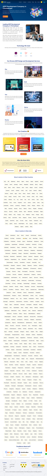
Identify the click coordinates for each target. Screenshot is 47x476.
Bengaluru (11, 427)
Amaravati (6, 421)
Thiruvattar (12, 325)
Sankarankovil (27, 367)
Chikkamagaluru (22, 427)
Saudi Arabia (14, 217)
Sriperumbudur (38, 319)
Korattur (35, 247)
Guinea (33, 196)
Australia (6, 184)
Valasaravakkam (27, 274)
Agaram (30, 277)
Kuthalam (33, 334)
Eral (20, 391)
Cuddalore (32, 301)
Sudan (26, 220)
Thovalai (35, 322)
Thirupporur (14, 295)
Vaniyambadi (35, 382)
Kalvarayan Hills (32, 316)
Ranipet (5, 358)
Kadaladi (15, 352)
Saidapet (24, 265)
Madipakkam (33, 250)
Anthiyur (20, 313)
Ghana (19, 196)
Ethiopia (33, 193)
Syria (41, 220)
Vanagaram (33, 274)
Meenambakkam (33, 253)
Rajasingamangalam (8, 355)
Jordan (42, 199)
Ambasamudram (37, 391)
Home (4, 464)
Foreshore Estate (31, 280)
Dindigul (26, 307)
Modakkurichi (40, 310)
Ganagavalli (32, 358)
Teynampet (8, 271)
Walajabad (32, 319)
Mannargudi (13, 385)
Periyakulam (18, 376)
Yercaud (36, 361)
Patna (27, 421)
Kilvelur (17, 337)
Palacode (40, 304)
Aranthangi (12, 346)
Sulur (21, 298)
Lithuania (11, 205)
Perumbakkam (22, 262)
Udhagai (25, 343)
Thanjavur (40, 373)
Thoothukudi (15, 391)
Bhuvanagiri (5, 301)
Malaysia (33, 205)
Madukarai (12, 298)
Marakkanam (12, 412)
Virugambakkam (6, 277)
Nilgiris (37, 340)
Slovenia (34, 217)
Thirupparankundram (15, 334)
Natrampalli (20, 382)
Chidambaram (11, 301)
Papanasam (41, 370)
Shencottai (18, 370)
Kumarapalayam (24, 340)
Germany (14, 196)
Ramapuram (9, 292)
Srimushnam (26, 301)
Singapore (24, 217)
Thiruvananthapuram (39, 427)
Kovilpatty (29, 388)
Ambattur (39, 235)
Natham (31, 307)
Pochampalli (16, 331)
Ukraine (15, 223)
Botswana (18, 187)
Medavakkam (26, 253)
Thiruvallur (14, 274)
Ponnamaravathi (41, 346)
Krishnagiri (10, 331)
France (5, 196)
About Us (4, 466)
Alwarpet (27, 235)
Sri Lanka (21, 220)
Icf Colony (14, 283)
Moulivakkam (12, 256)
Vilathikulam (41, 388)
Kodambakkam (24, 247)
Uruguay (31, 223)
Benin (5, 187)
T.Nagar (19, 271)
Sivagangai (14, 367)
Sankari (6, 364)
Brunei (27, 187)
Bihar (24, 421)
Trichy (40, 379)
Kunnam (34, 343)
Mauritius (15, 208)
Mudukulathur (25, 352)
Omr (19, 277)
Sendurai (24, 292)
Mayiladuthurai (39, 334)
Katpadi (30, 409)
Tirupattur (25, 382)
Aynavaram (36, 277)
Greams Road (8, 283)
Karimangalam (29, 304)
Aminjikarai (6, 238)
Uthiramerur (26, 319)
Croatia (22, 190)
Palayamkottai (35, 394)
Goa (41, 421)
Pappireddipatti (16, 307)
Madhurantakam (25, 295)
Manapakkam (14, 253)
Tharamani (14, 271)
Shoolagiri (40, 328)
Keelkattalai (6, 247)
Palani (19, 310)
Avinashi (18, 397)
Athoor (22, 307)
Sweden (30, 220)
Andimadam (19, 292)
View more (8, 150)
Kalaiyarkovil (40, 364)
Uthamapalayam (35, 376)
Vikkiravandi (11, 415)
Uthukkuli (33, 397)
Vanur (6, 415)
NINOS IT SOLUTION (24, 471)
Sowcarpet (33, 286)
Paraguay (19, 214)
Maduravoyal (8, 253)
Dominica (6, 193)
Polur (41, 403)
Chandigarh (17, 424)
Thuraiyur (24, 379)
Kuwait (15, 202)
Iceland (5, 199)
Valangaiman (11, 388)
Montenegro (40, 208)
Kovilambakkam (7, 250)
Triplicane (22, 289)
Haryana (11, 424)
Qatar (42, 214)
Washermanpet (41, 289)
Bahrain (21, 184)
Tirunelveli (41, 394)
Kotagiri (6, 343)
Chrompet (19, 241)
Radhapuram (19, 394)
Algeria (23, 181)
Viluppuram (17, 415)
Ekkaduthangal (29, 241)
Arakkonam (36, 355)
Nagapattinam (22, 337)
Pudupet (21, 286)
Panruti (42, 301)
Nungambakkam (13, 259)
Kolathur (30, 247)
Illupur (30, 346)
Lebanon (29, 202)
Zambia (40, 223)
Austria (11, 184)
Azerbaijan (16, 184)
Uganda (11, 223)
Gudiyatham (25, 409)
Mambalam (5, 286)
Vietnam (35, 223)
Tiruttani (35, 400)
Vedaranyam (36, 337)
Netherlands (30, 211)
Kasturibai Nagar (26, 283)
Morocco (5, 211)
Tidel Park (5, 289)
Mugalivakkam (19, 256)
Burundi (36, 187)
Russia (9, 217)
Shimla (30, 424)
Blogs (4, 469)
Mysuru (16, 427)
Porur (39, 262)
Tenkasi (23, 370)
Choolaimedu (13, 241)
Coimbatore (41, 295)
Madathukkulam (39, 397)
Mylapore (25, 256)
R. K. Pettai (30, 400)
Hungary (41, 196)
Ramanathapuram (17, 355)
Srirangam (35, 379)
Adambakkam (12, 235)
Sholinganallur (19, 268)
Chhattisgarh (32, 421)
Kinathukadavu (31, 298)
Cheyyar (11, 406)
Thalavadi (14, 316)
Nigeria (41, 211)
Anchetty (24, 328)
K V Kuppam (14, 409)
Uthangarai (22, 331)
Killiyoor (6, 325)
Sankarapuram (39, 316)
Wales (31, 226)
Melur (37, 331)
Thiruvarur (41, 382)
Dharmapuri (23, 304)
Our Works (5, 16)
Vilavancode (18, 325)
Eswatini (28, 193)
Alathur (30, 343)
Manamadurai (7, 367)
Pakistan (10, 214)
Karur (29, 325)
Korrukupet (39, 283)
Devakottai (11, 364)
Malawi (29, 205)
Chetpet (7, 280)
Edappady (41, 361)
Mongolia (34, 208)
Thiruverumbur (13, 382)
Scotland (26, 226)
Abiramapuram (24, 277)
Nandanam (30, 256)
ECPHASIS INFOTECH (38, 471)
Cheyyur (19, 295)
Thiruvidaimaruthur (8, 373)
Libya (42, 202)
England (21, 226)
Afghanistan (13, 181)
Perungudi (28, 262)
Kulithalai (19, 328)
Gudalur (11, 343)
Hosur (36, 328)
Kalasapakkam (35, 403)
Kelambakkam (12, 247)
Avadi (30, 238)
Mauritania (10, 208)
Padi (19, 259)
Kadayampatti (12, 361)
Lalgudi (41, 376)
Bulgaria (31, 187)
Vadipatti (32, 331)
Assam (20, 421)
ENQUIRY (46, 447)
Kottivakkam (34, 244)
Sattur (12, 418)
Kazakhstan (6, 202)
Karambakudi (33, 349)
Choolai (18, 280)
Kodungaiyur (33, 283)
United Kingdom (21, 223)
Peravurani (20, 373)
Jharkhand (35, 424)
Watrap (34, 418)
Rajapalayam (7, 418)
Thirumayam (9, 352)
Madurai (27, 331)
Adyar (18, 235)
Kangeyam (13, 397)
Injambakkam (7, 244)
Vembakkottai (17, 418)
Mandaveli (11, 286)
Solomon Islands (40, 217)
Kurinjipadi (37, 301)
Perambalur (40, 343)
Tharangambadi (11, 337)
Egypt (16, 193)
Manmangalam (34, 325)
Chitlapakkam (6, 241)
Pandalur (15, 343)
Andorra (27, 181)
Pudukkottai (39, 349)
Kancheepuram (19, 319)
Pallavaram (30, 259)
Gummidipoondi (14, 400)
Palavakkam (24, 259)
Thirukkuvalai (29, 337)
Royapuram (19, 265)
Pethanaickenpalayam (39, 358)
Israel (29, 199)
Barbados (31, 184)
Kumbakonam (34, 370)
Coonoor (42, 340)
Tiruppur (28, 397)
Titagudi (6, 304)
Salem (26, 361)
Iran (14, 199)
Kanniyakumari (7, 322)
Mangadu (20, 253)
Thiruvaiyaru (6, 376)
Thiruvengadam (39, 367)
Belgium (41, 184)
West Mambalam (14, 277)
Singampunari (22, 364)
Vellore (40, 409)
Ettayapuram (18, 388)
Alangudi (12, 349)
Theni (23, 376)
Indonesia (10, 199)
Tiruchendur (31, 391)
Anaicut (19, 409)
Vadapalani (20, 274)
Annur (36, 295)
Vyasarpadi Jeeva (33, 289)
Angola (32, 181)
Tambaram (40, 268)
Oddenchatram (13, 310)
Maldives (38, 205)
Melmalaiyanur (18, 412)
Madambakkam (39, 250)
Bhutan (9, 187)
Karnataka (5, 427)
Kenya (11, 202)
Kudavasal (35, 385)
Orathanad (35, 373)
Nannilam (40, 385)
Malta (6, 208)
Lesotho (34, 202)
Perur (17, 298)
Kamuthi (20, 352)
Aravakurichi (24, 325)
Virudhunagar (40, 415)
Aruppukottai (23, 415)
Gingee (6, 412)
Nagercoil (14, 322)
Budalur (25, 373)
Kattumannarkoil (19, 301)
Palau (15, 214)
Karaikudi (16, 364)
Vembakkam (22, 406)
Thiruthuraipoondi (28, 385)
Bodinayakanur (28, 376)
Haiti (37, 196)
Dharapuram (7, 397)
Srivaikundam (9, 391)
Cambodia (41, 187)
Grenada (28, 196)
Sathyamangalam (8, 316)
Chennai (7, 235)
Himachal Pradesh (24, 424)
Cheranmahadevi (6, 394)
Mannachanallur (8, 379)
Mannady (16, 286)
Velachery (39, 274)
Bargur (5, 331)
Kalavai (13, 358)
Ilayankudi (34, 364)
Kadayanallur (12, 370)
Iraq (17, 199)
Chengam (27, 406)
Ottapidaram (35, 388)
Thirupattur (29, 364)
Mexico (20, 208)
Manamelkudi (25, 346)
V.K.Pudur (28, 370)
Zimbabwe (17, 226)
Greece (24, 196)
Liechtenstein (6, 205)
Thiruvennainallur (39, 412)
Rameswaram (24, 355)
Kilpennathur (33, 406)
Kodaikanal (42, 307)
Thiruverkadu (38, 271)
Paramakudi (32, 352)
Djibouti (40, 190)
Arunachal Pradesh (13, 421)
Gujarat (7, 424)
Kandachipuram (31, 412)
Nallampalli (35, 304)
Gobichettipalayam (31, 313)
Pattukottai (15, 373)
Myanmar (10, 211)
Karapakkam (28, 244)
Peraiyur (22, 334)
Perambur (16, 262)
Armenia (41, 181)
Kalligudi (41, 331)
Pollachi (37, 298)
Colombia (17, 190)
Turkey (6, 223)
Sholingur (18, 358)
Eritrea (20, 193)
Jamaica (33, 199)
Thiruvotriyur (8, 274)
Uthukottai (18, 403)
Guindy (42, 241)
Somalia (6, 220)
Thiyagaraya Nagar (40, 286)
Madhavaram (26, 250)
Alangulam (6, 370)
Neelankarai (7, 259)
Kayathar (23, 388)
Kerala (33, 427)
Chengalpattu (38, 292)
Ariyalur (14, 292)
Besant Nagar (35, 238)
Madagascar (23, 205)
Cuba (26, 190)
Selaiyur (6, 268)
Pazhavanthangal (10, 262)
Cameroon (7, 190)
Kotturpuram (40, 247)
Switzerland (36, 220)
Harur (11, 307)
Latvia (25, 202)
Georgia (10, 196)
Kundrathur (20, 250)
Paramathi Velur (31, 340)
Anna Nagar (12, 238)
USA (27, 223)
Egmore (23, 241)
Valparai (41, 298)
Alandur (22, 235)
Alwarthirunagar (33, 235)
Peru (23, 214)
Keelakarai (38, 352)
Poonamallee (34, 262)
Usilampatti (28, 334)
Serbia (20, 217)
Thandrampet (40, 406)
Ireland (21, 199)
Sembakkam (41, 265)
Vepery (27, 289)
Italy (25, 199)
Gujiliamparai (7, 310)
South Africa (12, 220)
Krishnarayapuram (13, 328)
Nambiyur (38, 313)
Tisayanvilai (25, 394)
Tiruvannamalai (7, 409)
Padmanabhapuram (20, 322)
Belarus (36, 184)
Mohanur (4, 340)
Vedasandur (24, 310)
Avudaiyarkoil (18, 346)
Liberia (38, 202)
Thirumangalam (24, 271)
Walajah (23, 358)
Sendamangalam (17, 340)
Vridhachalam (16, 304)
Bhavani (25, 313)
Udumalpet (8, 400)
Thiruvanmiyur (31, 271)
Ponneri (20, 400)
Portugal (37, 214)
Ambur (30, 382)
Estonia (24, 193)
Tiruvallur (12, 403)
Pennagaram (5, 307)
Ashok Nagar (25, 238)
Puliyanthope (27, 286)
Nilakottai (36, 307)
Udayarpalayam (31, 292)
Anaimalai (25, 298)
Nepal (25, 211)
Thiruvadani (30, 355)
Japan (38, 199)
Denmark (35, 190)
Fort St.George (38, 280)
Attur (27, 358)
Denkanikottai (30, 328)
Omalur (22, 361)
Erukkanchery (24, 280)
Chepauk (41, 238)
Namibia (15, 211)
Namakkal (10, 340)
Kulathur (34, 346)
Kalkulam (40, 322)
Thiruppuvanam (20, 367)
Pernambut (36, 409)
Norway (5, 214)
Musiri (14, 379)
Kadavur (6, 328)
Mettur (18, 361)
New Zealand (36, 211)
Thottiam (18, 379)
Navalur (41, 256)
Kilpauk (18, 247)
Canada (12, 190)
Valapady (31, 361)
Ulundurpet (13, 319)
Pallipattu (25, 400)
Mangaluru (28, 427)
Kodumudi (34, 310)
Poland (33, 214)
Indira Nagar (19, 283)
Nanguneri (13, 394)
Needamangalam (20, 385)
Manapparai (29, 379)
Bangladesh (26, 184)
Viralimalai (7, 349)
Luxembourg (17, 205)
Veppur (10, 304)
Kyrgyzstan (20, 202)
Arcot (9, 358)
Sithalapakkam (25, 268)
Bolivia (14, 187)
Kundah (20, 343)
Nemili (41, 355)
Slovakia (29, 217)
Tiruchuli (34, 415)
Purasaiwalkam (6, 265)
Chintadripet (13, 280)
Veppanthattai (5, 346)
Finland (41, 193)
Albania (18, 181)
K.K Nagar (40, 244)
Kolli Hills (41, 337)
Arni (22, 403)
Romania (5, 217)
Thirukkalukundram (7, 295)
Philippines (28, 214)
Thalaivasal (6, 361)
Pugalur (40, 325)
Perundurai (15, 313)
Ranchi (40, 424)
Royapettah (13, 265)
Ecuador (11, 193)
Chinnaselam (20, 316)
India (5, 181)
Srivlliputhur (28, 418)
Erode (29, 310)
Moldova (25, 208)
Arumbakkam (18, 238)
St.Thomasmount (33, 268)
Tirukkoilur (8, 319)
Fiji (37, 193)
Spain (17, 220)
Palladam (23, 397)
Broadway (41, 277)
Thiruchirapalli (6, 382)
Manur (30, 394)
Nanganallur (36, 256)
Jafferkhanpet (21, 244)
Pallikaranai (36, 259)
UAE (8, 181)
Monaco (29, 208)
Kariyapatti (29, 415)
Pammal (41, 259)
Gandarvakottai (19, 349)
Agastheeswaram (29, 322)
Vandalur (31, 295)
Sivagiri (33, 367)
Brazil (23, 187)
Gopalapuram (36, 241)
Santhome (35, 265)
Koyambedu (14, 250)
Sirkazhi (5, 337)
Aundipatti (12, 376)
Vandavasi (16, 406)
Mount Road (6, 256)
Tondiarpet (17, 289)
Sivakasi (23, 418)
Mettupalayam (6, 298)
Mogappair (39, 253)
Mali (42, 205)
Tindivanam (25, 412)
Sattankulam (25, 391)
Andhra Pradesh (39, 418)
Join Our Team (12, 464)
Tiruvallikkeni (11, 289)
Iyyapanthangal (14, 244)
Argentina (36, 181)
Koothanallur (7, 385)
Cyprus (30, 190)
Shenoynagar (12, 268)
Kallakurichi (26, 316)
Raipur (38, 421)
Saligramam (30, 265)
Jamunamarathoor (28, 403)
